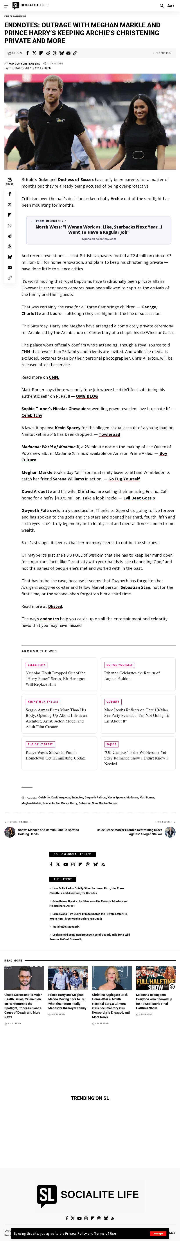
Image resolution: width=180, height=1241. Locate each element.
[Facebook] (51, 864)
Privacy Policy (76, 1233)
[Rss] (103, 864)
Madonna (132, 797)
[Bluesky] (95, 864)
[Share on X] (34, 53)
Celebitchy (32, 415)
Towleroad (109, 434)
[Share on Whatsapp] (9, 225)
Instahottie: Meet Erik (65, 926)
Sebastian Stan (88, 803)
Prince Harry (69, 803)
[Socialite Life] (31, 5)
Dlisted (55, 606)
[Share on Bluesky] (61, 53)
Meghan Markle (31, 803)
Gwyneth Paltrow (95, 797)
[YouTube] (65, 864)
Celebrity (44, 797)
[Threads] (87, 864)
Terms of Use (105, 1233)
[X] (58, 864)
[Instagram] (73, 864)
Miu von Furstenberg (24, 63)
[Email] (68, 53)
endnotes (49, 618)
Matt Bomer (147, 797)
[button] (158, 1233)
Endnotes (77, 797)
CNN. (54, 377)
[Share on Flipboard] (41, 53)
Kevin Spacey (116, 797)
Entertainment (15, 16)
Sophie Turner (108, 803)
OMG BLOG (87, 396)
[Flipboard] (80, 864)
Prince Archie (51, 803)
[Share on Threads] (55, 53)
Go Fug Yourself (124, 479)
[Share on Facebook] (27, 53)
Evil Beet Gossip (139, 498)
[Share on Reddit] (48, 53)
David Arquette (60, 797)
